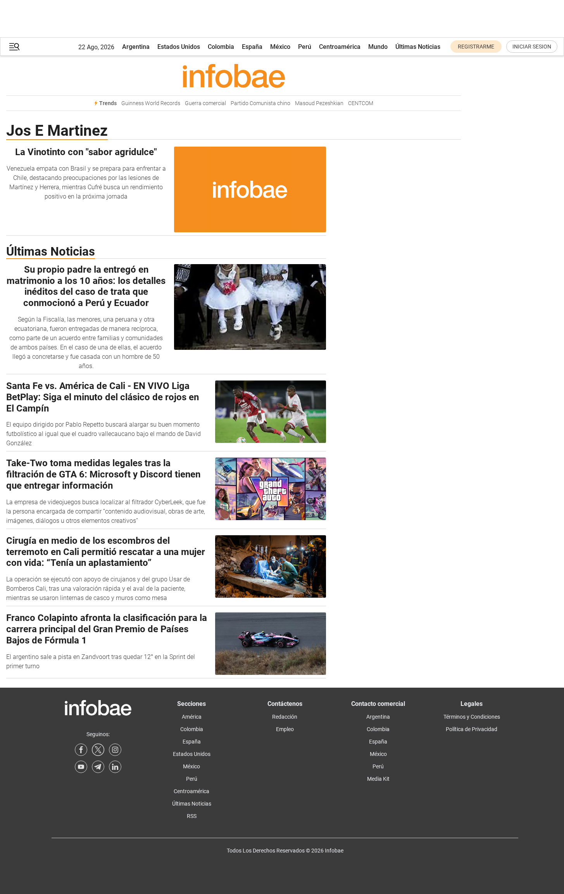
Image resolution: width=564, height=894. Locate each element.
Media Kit (378, 779)
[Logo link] (233, 75)
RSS (192, 816)
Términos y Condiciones (471, 717)
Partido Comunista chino (260, 103)
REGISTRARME (476, 46)
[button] (14, 46)
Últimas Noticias (417, 46)
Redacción (284, 717)
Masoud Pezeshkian (319, 103)
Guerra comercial (205, 103)
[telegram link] (98, 767)
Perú (304, 46)
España (252, 46)
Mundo (378, 46)
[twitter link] (98, 750)
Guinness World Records (150, 103)
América (192, 717)
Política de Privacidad (471, 729)
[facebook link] (81, 750)
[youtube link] (81, 767)
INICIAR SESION (531, 46)
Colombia (221, 46)
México (280, 46)
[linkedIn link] (115, 767)
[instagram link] (115, 750)
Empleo (285, 729)
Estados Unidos (178, 46)
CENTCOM (360, 103)
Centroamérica (339, 46)
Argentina (136, 46)
